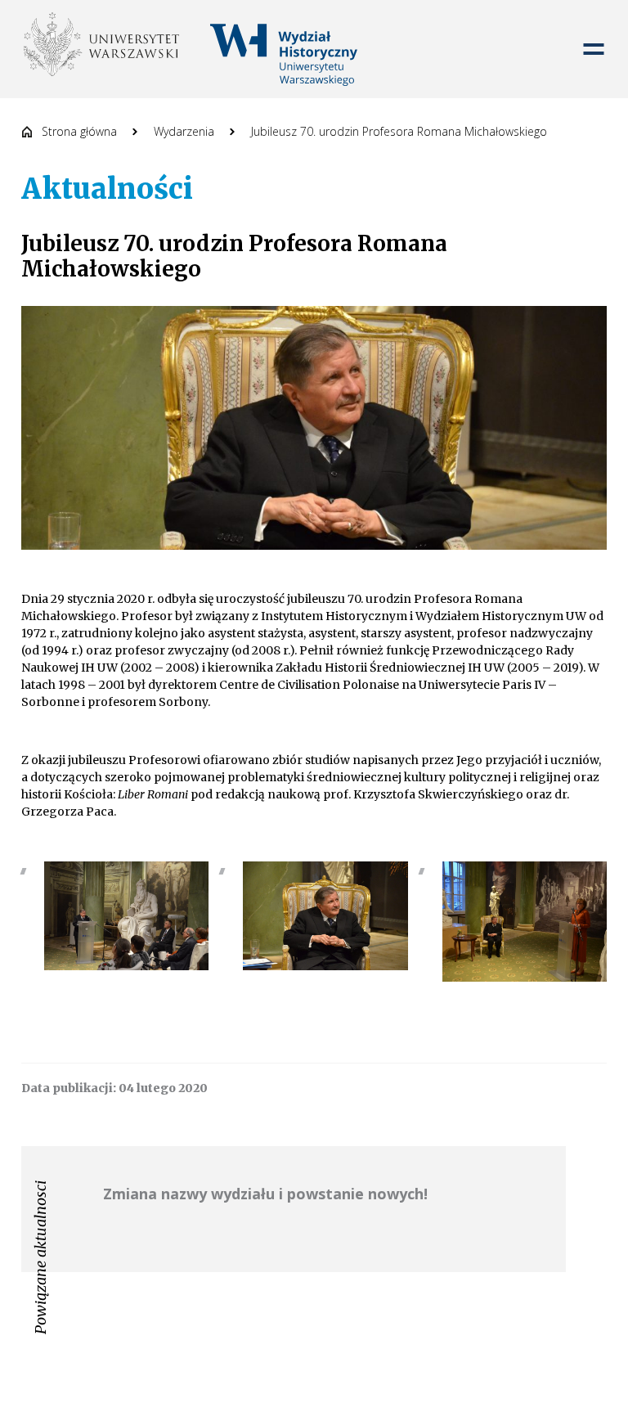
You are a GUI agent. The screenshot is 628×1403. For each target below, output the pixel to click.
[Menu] (593, 49)
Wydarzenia (184, 131)
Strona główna (79, 131)
